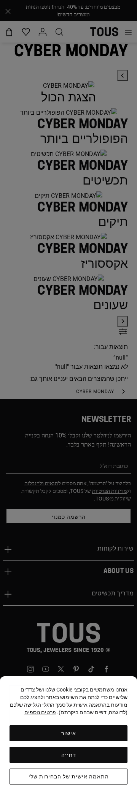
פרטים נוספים (40, 712)
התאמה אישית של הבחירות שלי (69, 776)
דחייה (68, 755)
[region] (68, 735)
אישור (68, 733)
